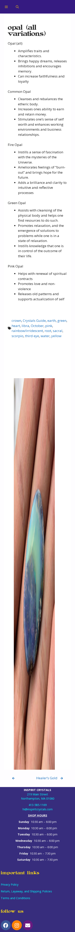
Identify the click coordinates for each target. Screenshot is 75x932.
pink (48, 325)
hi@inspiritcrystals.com (38, 809)
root (48, 330)
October (37, 325)
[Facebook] (6, 925)
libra (25, 325)
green (61, 320)
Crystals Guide (34, 320)
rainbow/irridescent (27, 330)
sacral (57, 330)
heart (16, 325)
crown (16, 320)
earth (51, 320)
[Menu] (6, 7)
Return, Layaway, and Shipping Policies (26, 891)
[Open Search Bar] (17, 7)
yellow (56, 336)
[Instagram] (17, 925)
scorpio (17, 336)
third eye (32, 336)
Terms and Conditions (15, 898)
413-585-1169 (38, 805)
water (45, 336)
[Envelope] (28, 925)
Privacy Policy (9, 884)
